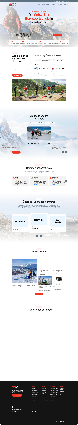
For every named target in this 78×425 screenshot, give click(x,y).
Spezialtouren (52, 399)
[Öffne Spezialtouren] (68, 4)
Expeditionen (52, 387)
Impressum (41, 422)
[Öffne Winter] (44, 4)
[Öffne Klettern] (49, 4)
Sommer (33, 387)
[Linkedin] (65, 422)
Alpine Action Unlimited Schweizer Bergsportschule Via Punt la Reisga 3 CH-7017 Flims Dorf (16, 403)
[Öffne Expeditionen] (61, 4)
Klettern (43, 387)
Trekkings (43, 399)
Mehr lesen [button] (17, 184)
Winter (33, 399)
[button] (63, 152)
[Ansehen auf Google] (14, 178)
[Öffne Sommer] (39, 4)
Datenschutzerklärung (34, 422)
